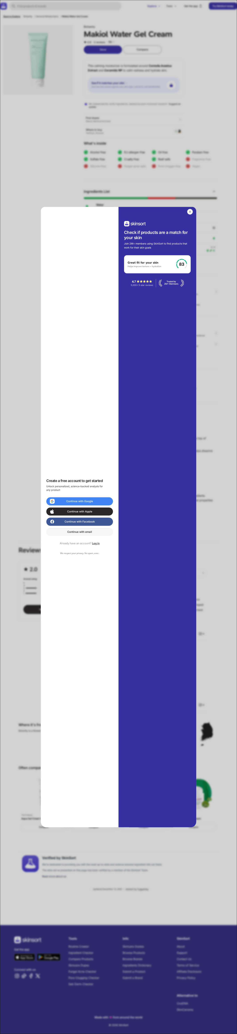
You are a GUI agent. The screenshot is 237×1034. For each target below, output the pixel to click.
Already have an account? (80, 543)
